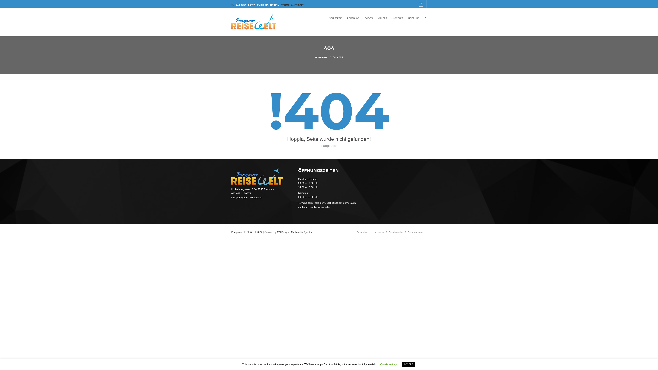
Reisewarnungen (416, 232)
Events (369, 18)
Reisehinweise (396, 232)
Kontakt (398, 18)
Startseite (335, 18)
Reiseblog (353, 18)
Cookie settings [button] (389, 364)
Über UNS (413, 18)
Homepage (321, 57)
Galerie (382, 18)
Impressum (379, 232)
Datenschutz (362, 232)
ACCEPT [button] (408, 364)
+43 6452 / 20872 (245, 5)
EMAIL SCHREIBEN (268, 5)
